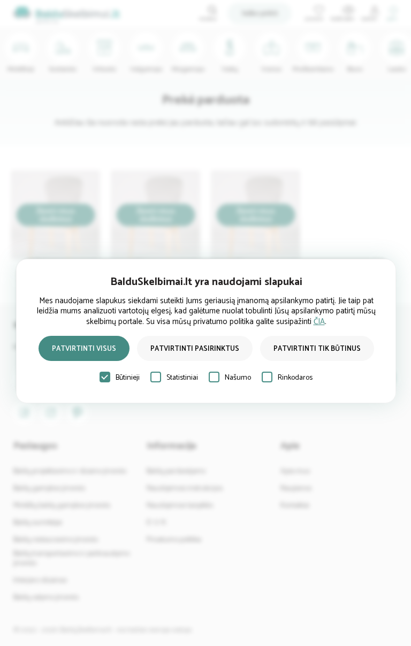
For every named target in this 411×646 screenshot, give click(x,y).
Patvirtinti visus (84, 349)
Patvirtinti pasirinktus (194, 349)
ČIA (319, 321)
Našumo (238, 378)
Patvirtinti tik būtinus (317, 349)
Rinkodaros (295, 378)
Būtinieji (128, 378)
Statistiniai (182, 378)
